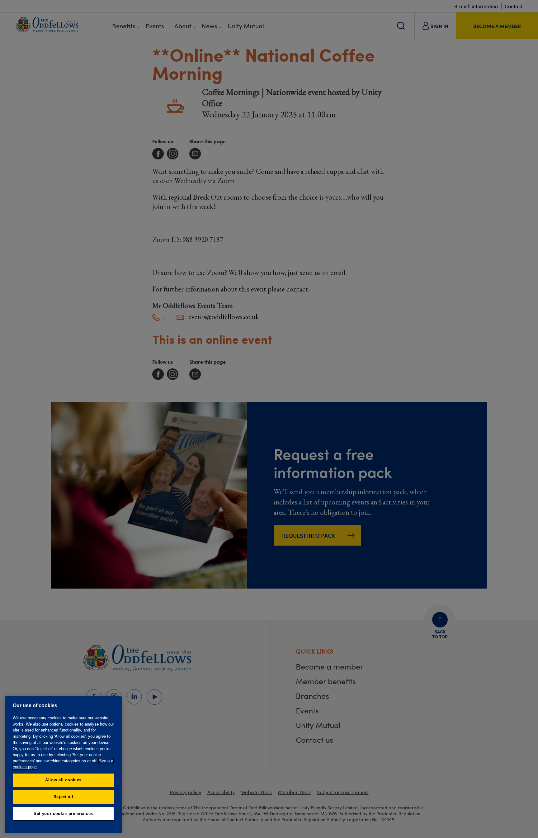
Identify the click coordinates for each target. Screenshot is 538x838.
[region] (63, 764)
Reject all (63, 796)
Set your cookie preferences (63, 813)
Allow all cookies (63, 780)
